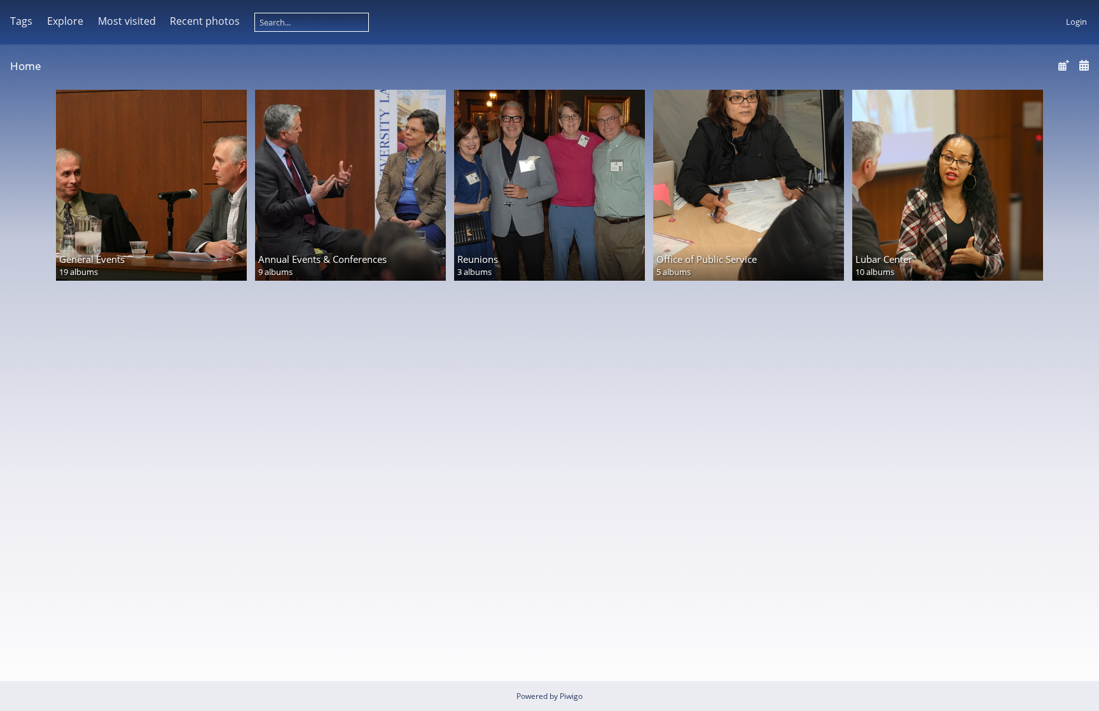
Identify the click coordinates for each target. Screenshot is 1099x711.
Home (25, 66)
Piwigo (571, 696)
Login (1076, 21)
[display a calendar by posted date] (1063, 65)
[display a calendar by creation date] (1083, 65)
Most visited (127, 21)
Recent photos (205, 21)
